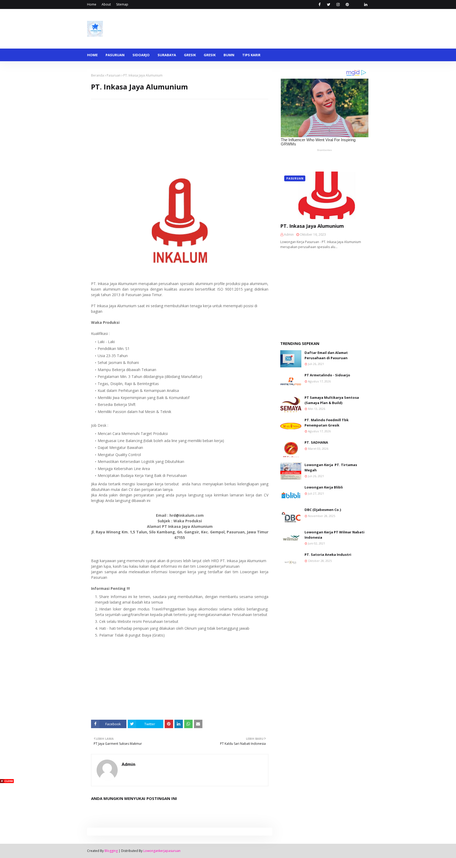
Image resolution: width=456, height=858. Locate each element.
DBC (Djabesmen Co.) (323, 509)
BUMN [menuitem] (229, 55)
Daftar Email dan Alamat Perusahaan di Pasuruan (326, 355)
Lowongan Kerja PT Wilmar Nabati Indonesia (334, 535)
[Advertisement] (179, 136)
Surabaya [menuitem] (167, 55)
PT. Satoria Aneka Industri (328, 554)
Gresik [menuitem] (190, 55)
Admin (128, 764)
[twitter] (328, 4)
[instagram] (338, 4)
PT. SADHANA (316, 442)
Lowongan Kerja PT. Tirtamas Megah (331, 467)
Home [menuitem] (92, 55)
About (106, 4)
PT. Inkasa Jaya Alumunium (312, 226)
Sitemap (122, 4)
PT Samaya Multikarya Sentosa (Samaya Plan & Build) (332, 400)
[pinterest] (347, 4)
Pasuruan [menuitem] (115, 55)
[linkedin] (365, 4)
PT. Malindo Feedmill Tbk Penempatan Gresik (327, 423)
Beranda (97, 75)
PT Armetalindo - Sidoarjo (327, 375)
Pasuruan (114, 75)
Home (91, 4)
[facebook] (319, 4)
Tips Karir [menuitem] (251, 55)
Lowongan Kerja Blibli (324, 487)
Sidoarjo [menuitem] (141, 55)
